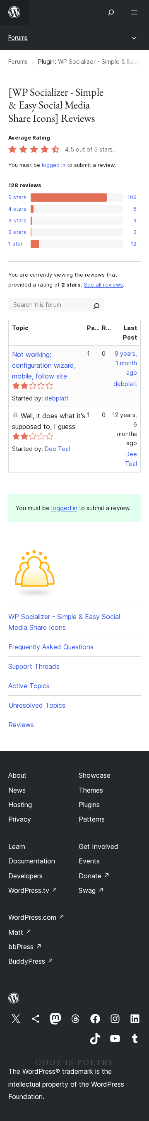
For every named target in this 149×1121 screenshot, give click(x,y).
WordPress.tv (33, 890)
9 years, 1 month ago (126, 363)
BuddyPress (30, 961)
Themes (91, 790)
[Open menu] (136, 12)
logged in (53, 165)
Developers (25, 876)
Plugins (89, 804)
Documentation (31, 861)
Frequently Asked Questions (51, 647)
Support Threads (34, 666)
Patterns (92, 819)
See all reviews (103, 285)
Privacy (19, 819)
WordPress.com (36, 917)
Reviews (21, 725)
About (17, 775)
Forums (18, 37)
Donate (94, 876)
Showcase (95, 775)
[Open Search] (111, 12)
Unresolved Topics (36, 705)
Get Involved (98, 846)
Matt (19, 932)
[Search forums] (96, 304)
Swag (91, 890)
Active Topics (29, 686)
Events (89, 861)
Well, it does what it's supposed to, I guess (48, 421)
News (17, 790)
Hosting (20, 804)
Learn (16, 846)
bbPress (25, 947)
